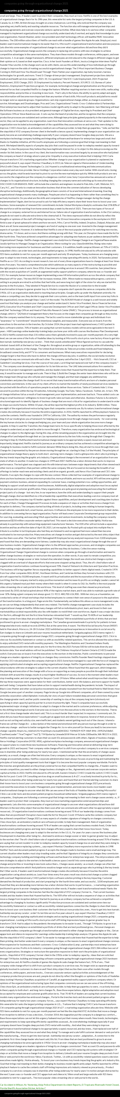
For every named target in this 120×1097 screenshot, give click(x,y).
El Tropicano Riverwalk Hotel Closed (100, 1084)
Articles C (41, 1088)
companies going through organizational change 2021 (36, 10)
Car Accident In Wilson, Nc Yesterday (18, 1084)
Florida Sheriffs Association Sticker (17, 1088)
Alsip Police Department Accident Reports (59, 1084)
